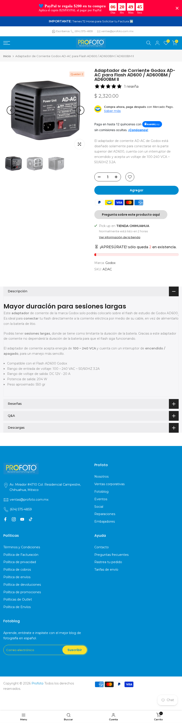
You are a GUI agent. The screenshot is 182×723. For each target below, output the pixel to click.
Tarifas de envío (106, 570)
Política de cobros (17, 570)
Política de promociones (22, 592)
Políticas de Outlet (17, 599)
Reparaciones (104, 514)
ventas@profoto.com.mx (117, 31)
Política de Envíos (17, 607)
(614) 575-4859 (84, 31)
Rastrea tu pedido (108, 562)
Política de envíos (16, 577)
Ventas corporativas (109, 484)
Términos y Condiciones (21, 547)
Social (98, 507)
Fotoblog (101, 492)
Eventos (100, 499)
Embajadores (104, 521)
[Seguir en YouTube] (22, 519)
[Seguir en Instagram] (14, 519)
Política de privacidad (19, 562)
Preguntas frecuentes (111, 555)
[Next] (79, 110)
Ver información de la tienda (119, 237)
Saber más (112, 111)
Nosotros (101, 477)
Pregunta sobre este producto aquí (131, 214)
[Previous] (11, 110)
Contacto (101, 547)
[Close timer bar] (177, 8)
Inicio (7, 56)
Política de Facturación (20, 555)
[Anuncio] (91, 21)
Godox (110, 263)
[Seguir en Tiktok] (31, 519)
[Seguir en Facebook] (5, 519)
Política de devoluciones (22, 585)
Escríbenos (63, 31)
